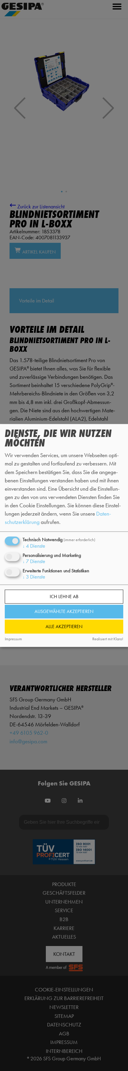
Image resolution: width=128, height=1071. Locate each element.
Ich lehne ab (64, 596)
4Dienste (34, 546)
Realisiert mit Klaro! (107, 638)
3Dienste (34, 577)
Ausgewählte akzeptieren (64, 611)
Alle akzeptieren (64, 626)
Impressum (13, 638)
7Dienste (34, 561)
